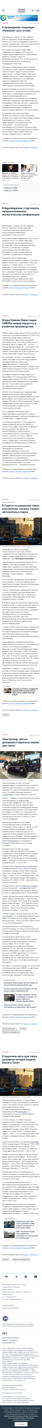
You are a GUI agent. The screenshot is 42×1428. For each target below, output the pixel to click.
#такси (5, 715)
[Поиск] (3, 10)
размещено (22, 1112)
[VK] (6, 1276)
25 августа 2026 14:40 (33, 500)
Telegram (34, 147)
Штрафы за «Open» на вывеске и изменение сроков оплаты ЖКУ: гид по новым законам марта (25, 691)
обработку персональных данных (16, 1416)
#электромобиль (9, 1028)
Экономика (5, 315)
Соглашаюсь (21, 1424)
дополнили (16, 893)
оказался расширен (29, 886)
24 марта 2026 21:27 (33, 1052)
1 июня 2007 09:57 (34, 23)
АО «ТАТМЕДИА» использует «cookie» (14, 1397)
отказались (13, 819)
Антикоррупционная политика (12, 1393)
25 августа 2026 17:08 (33, 316)
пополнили (27, 866)
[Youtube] (35, 1277)
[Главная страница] (22, 11)
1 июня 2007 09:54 (34, 204)
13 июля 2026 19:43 (34, 735)
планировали (12, 841)
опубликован (7, 795)
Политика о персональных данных (13, 1389)
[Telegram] (16, 1277)
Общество (5, 23)
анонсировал (7, 916)
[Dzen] (25, 1276)
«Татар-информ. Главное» (19, 141)
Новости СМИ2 (10, 188)
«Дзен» (26, 147)
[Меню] (38, 10)
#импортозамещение (11, 1032)
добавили (35, 1142)
